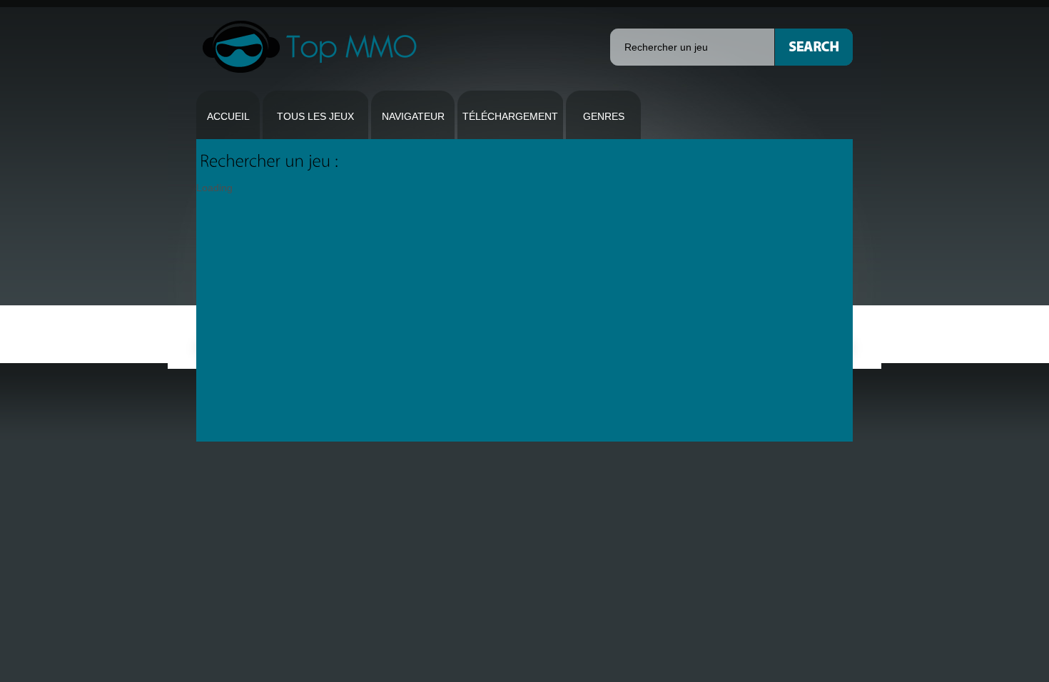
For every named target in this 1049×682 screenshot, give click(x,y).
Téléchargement (510, 116)
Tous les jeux (315, 116)
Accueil (228, 116)
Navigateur (413, 116)
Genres (603, 116)
